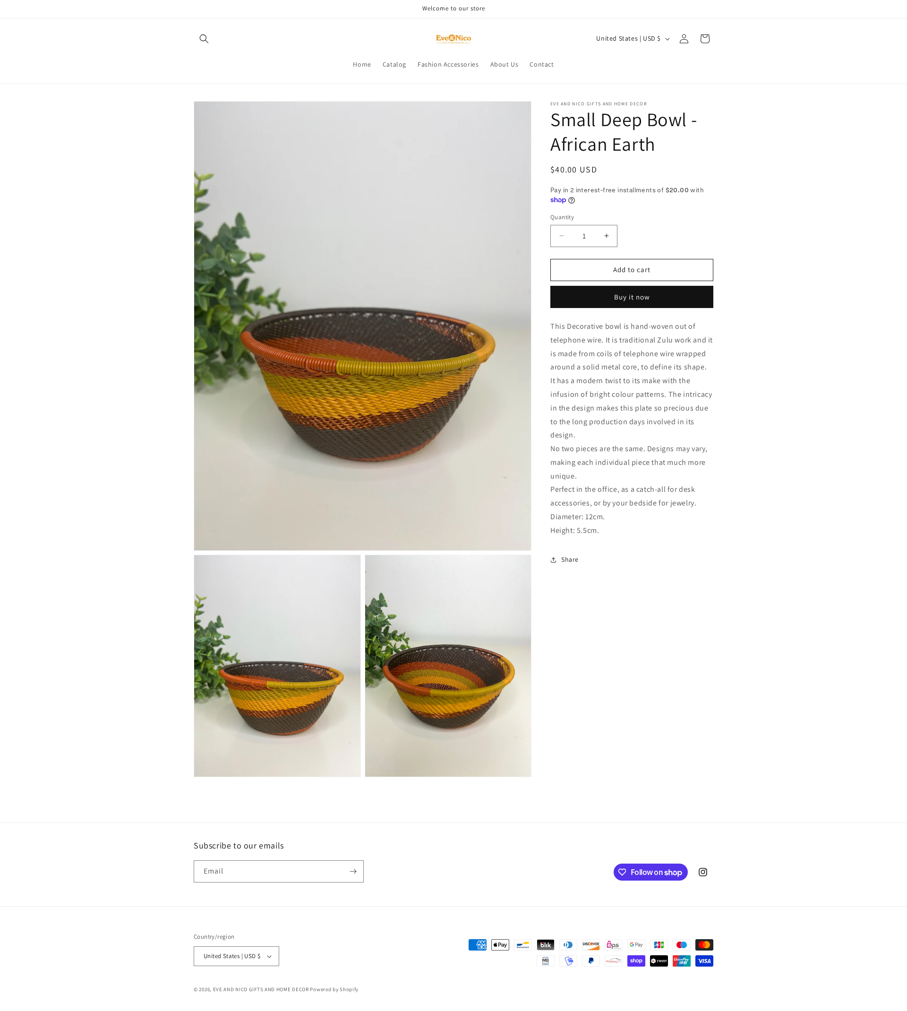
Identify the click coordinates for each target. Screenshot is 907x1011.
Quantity (562, 217)
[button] (204, 38)
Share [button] (570, 559)
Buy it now (632, 296)
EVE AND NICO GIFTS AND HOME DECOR (261, 989)
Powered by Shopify (334, 989)
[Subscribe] (352, 871)
